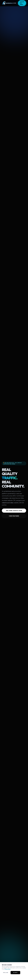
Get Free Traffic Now (14, 510)
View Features (14, 516)
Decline (5, 972)
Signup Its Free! (22, 3)
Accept (15, 972)
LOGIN (14, 3)
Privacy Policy (7, 969)
